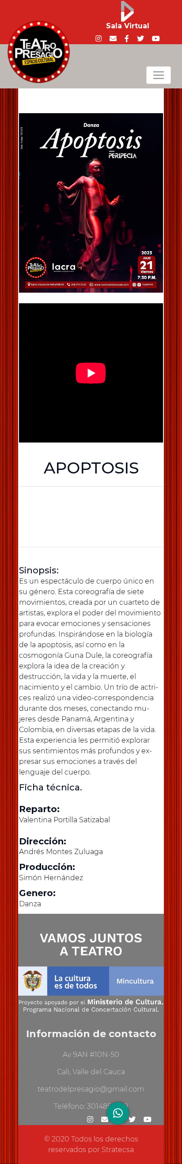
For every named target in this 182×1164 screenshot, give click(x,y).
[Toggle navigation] (158, 75)
